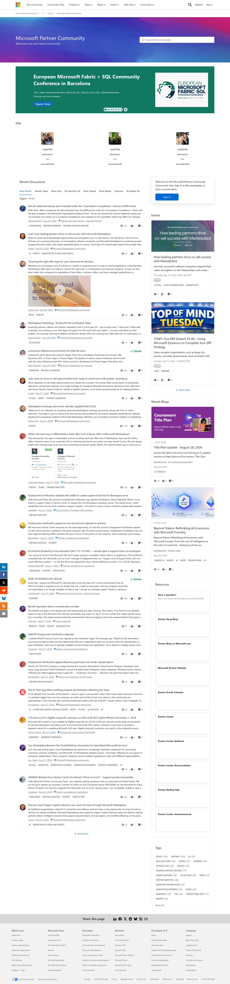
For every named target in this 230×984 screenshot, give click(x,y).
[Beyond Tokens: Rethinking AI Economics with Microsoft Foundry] (182, 503)
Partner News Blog (168, 619)
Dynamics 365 (120, 945)
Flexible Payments (54, 970)
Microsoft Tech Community (161, 955)
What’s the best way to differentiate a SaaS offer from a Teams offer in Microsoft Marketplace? (79, 434)
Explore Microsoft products (22, 965)
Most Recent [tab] (26, 190)
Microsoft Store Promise (57, 965)
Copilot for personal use (21, 955)
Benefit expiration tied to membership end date (53, 606)
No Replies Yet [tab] (133, 190)
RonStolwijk (33, 676)
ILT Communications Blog (180, 461)
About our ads (192, 979)
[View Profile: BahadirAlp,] (23, 525)
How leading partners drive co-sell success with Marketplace (182, 259)
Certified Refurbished (56, 960)
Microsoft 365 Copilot (123, 965)
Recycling (179, 979)
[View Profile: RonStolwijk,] (23, 664)
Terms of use (141, 979)
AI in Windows (17, 960)
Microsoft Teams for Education (93, 945)
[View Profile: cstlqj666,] (23, 498)
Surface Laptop (17, 940)
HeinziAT (32, 621)
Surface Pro (16, 935)
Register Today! (43, 103)
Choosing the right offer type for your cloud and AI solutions (60, 261)
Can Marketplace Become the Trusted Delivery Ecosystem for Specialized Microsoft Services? (78, 745)
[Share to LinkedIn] (115, 918)
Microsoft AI (119, 935)
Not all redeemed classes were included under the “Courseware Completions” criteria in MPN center (82, 206)
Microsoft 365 (120, 950)
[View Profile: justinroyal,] (23, 264)
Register (199, 4)
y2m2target (33, 593)
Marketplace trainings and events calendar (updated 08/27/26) (62, 406)
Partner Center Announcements (174, 814)
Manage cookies (127, 979)
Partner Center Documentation (174, 765)
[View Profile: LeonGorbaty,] (23, 325)
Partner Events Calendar (171, 692)
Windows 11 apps (18, 970)
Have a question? (167, 594)
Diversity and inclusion (194, 960)
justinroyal (33, 309)
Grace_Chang (34, 732)
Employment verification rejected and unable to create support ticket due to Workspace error (78, 495)
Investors (189, 955)
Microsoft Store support (57, 945)
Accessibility (190, 965)
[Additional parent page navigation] (43, 13)
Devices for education (90, 940)
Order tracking (53, 955)
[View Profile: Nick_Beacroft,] (23, 353)
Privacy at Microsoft (193, 950)
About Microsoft (192, 940)
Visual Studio (156, 970)
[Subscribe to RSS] (140, 918)
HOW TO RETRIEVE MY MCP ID (45, 578)
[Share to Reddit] (130, 918)
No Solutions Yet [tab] (72, 190)
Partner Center (166, 716)
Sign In (209, 4)
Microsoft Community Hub (27, 13)
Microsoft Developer (159, 940)
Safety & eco (167, 979)
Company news (191, 945)
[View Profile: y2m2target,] (23, 581)
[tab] (105, 109)
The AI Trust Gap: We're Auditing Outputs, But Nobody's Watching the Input (68, 689)
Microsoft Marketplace (160, 960)
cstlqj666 (32, 510)
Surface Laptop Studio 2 (21, 945)
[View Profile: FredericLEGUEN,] (23, 553)
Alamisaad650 (35, 220)
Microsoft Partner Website (172, 667)
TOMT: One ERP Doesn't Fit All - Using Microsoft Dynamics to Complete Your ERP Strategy (183, 342)
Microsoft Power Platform (124, 955)
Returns (51, 950)
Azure (153, 935)
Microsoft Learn (157, 945)
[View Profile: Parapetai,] (23, 636)
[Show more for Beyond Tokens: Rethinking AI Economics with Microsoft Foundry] (205, 560)
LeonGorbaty (34, 337)
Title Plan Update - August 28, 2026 (178, 447)
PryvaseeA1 (33, 704)
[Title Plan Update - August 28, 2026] (182, 422)
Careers (189, 935)
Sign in (167, 197)
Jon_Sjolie (32, 760)
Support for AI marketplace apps (163, 950)
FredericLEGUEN (36, 565)
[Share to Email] (146, 918)
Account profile (53, 935)
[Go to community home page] (18, 4)
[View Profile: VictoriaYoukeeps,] (23, 436)
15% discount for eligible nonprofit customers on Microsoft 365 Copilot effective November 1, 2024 (82, 717)
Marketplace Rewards (159, 965)
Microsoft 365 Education (91, 950)
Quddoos (32, 791)
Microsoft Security (122, 940)
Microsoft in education (91, 935)
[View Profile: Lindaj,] (23, 236)
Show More (82, 833)
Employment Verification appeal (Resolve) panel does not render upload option (70, 662)
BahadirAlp (33, 537)
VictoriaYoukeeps (36, 482)
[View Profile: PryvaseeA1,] (23, 692)
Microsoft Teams (121, 960)
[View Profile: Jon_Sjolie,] (23, 748)
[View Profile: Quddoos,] (23, 779)
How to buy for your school (92, 955)
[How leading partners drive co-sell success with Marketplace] (182, 236)
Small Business (120, 970)
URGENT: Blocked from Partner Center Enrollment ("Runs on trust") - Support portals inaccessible (80, 777)
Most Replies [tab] (105, 190)
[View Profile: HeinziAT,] (23, 609)
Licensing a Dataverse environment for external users (57, 350)
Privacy (114, 979)
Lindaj (31, 248)
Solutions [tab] (118, 190)
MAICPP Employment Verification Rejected (51, 634)
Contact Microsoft (101, 979)
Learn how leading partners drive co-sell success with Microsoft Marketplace (69, 233)
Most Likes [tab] (56, 190)
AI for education (88, 970)
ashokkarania (160, 550)
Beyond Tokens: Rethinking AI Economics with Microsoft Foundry (181, 530)
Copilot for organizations (21, 950)
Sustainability (191, 970)
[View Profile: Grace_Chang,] (23, 720)
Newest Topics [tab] (41, 190)
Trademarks (154, 979)
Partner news (174, 550)
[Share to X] (125, 918)
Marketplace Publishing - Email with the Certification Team (59, 322)
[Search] (190, 5)
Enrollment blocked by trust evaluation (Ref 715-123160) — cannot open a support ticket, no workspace (84, 551)
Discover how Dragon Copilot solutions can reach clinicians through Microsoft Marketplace (77, 805)
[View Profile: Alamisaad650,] (23, 208)
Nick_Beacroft (34, 365)
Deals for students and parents (94, 965)
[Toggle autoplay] (126, 109)
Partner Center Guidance (171, 741)
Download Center (54, 940)
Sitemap (87, 979)
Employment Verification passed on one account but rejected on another (67, 523)
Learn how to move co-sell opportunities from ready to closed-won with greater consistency (78, 378)
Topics (50, 13)
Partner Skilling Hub (169, 789)
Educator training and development (95, 960)
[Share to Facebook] (120, 918)
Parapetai (32, 649)
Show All (159, 905)
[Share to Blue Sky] (135, 918)
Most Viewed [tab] (89, 190)
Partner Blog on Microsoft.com (174, 643)
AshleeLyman (160, 461)
